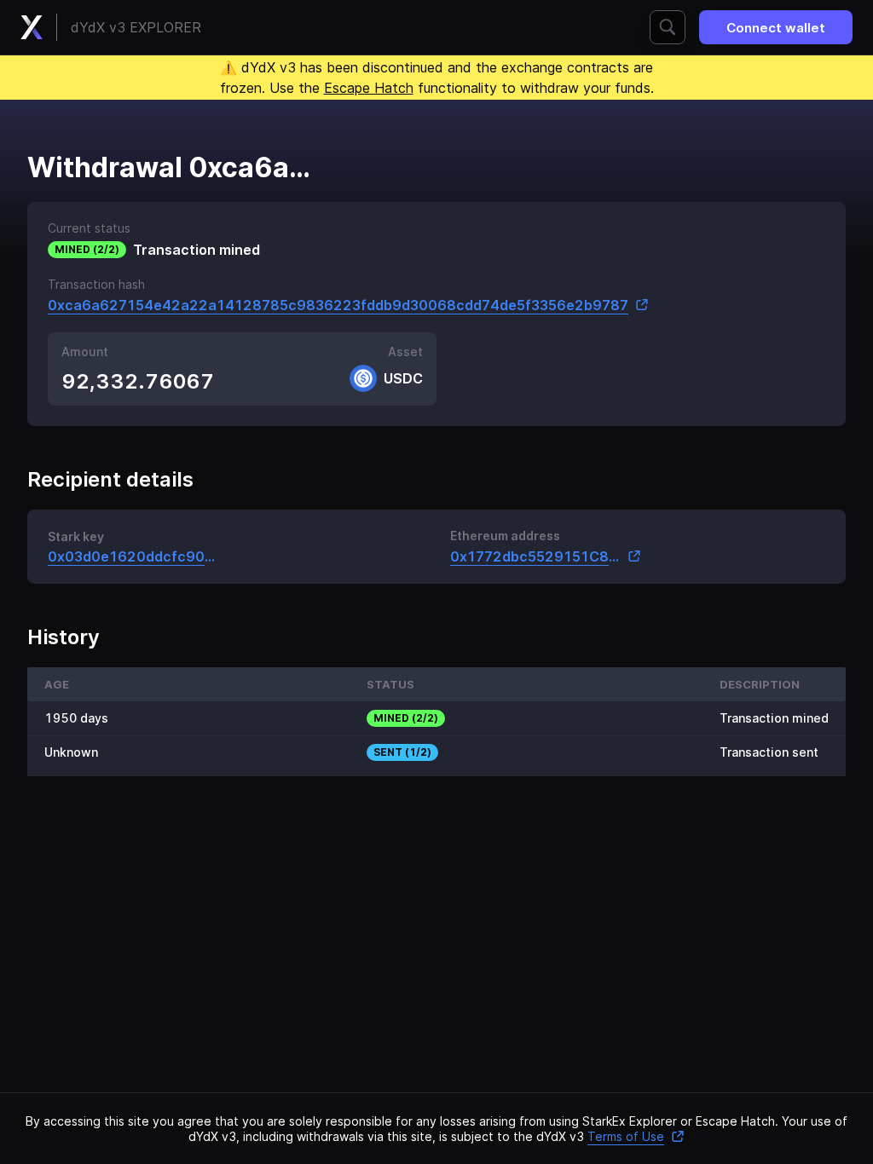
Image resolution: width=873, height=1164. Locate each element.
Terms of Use (625, 1136)
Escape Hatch (368, 87)
